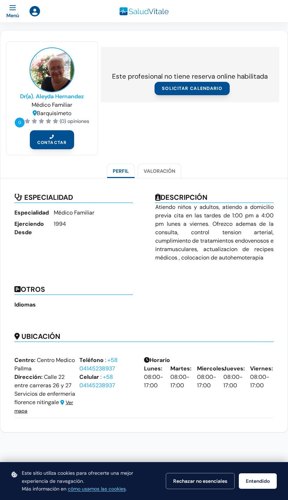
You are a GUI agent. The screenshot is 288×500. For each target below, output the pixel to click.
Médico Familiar (52, 104)
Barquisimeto (54, 113)
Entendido (258, 481)
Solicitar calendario (192, 88)
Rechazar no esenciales (200, 481)
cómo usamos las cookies (97, 489)
